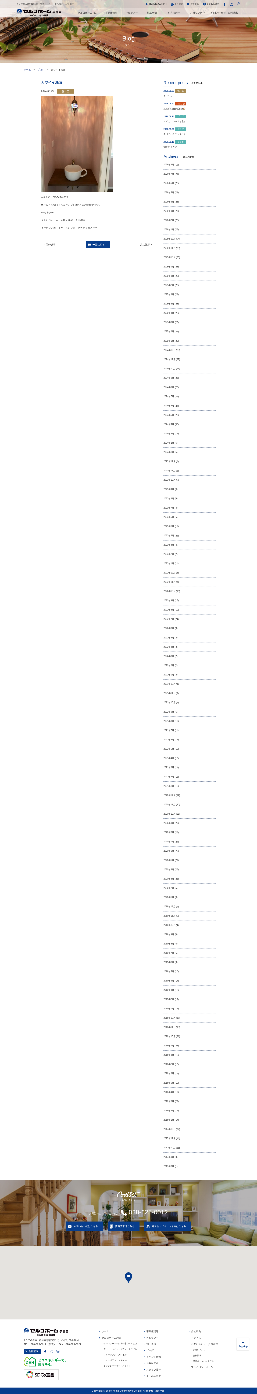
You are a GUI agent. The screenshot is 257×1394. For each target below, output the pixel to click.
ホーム (27, 69)
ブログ (41, 69)
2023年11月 (169, 470)
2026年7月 (168, 174)
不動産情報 (111, 12)
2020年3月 (168, 879)
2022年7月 (168, 619)
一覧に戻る (98, 244)
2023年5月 (168, 526)
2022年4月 (168, 647)
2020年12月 (169, 795)
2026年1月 (168, 229)
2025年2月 (168, 331)
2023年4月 (168, 535)
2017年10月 (169, 1147)
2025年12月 (169, 239)
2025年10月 (169, 257)
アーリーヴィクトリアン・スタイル (120, 1349)
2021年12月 (169, 684)
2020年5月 (168, 860)
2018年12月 (169, 1018)
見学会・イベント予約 (203, 1361)
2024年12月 (169, 350)
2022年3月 (168, 656)
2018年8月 (168, 1055)
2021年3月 (168, 767)
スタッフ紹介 (197, 12)
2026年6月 (168, 183)
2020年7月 (168, 841)
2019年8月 (168, 944)
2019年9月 (168, 934)
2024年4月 (168, 424)
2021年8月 (168, 721)
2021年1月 (168, 786)
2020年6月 (168, 851)
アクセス (195, 4)
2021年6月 (168, 739)
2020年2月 (168, 888)
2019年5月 (168, 971)
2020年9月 (168, 823)
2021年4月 (168, 758)
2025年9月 (168, 267)
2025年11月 (169, 248)
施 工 (65, 91)
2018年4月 (168, 1092)
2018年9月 (168, 1045)
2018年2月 (168, 1110)
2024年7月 (168, 396)
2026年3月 (168, 211)
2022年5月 (168, 638)
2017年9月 (168, 1157)
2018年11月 (169, 1027)
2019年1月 (168, 1008)
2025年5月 (168, 304)
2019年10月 (169, 925)
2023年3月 (168, 545)
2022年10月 (169, 591)
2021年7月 (168, 730)
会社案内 (179, 4)
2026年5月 (168, 192)
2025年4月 (168, 313)
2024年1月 (168, 452)
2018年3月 (168, 1101)
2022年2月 (168, 665)
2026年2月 (168, 220)
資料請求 (197, 1355)
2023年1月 (168, 563)
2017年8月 (168, 1166)
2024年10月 (169, 368)
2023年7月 (168, 508)
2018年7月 (168, 1064)
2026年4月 (168, 202)
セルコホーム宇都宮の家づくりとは (120, 1343)
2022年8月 (168, 610)
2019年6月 (168, 962)
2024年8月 (168, 387)
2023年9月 (168, 489)
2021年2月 (168, 776)
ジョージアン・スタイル (115, 1360)
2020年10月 (169, 814)
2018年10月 (169, 1036)
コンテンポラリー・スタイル (117, 1366)
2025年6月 (168, 294)
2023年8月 (168, 498)
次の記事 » (146, 244)
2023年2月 (168, 554)
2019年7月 (168, 953)
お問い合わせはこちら (85, 1226)
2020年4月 (168, 869)
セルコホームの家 (87, 12)
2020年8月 (168, 832)
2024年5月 (168, 415)
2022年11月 (169, 582)
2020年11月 (169, 804)
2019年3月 (168, 990)
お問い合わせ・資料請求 (224, 12)
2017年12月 (169, 1129)
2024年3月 (168, 433)
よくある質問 (212, 4)
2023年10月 (169, 480)
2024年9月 (168, 378)
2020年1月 (168, 897)
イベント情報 (153, 1356)
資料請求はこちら (125, 1226)
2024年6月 (168, 405)
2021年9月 (168, 712)
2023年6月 (168, 517)
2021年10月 (169, 702)
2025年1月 (168, 341)
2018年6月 (168, 1073)
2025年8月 (168, 276)
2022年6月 (168, 628)
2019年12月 (169, 906)
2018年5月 (168, 1083)
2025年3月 (168, 322)
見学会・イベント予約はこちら (169, 1226)
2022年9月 (168, 600)
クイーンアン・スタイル (115, 1354)
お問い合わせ (199, 1350)
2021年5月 (168, 749)
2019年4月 (168, 981)
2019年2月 (168, 999)
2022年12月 (169, 573)
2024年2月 (168, 443)
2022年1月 (168, 675)
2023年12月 (169, 461)
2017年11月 (169, 1138)
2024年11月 (169, 359)
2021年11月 (169, 693)
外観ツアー (132, 12)
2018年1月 (168, 1120)
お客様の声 (174, 12)
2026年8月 (168, 164)
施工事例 (152, 12)
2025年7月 (168, 285)
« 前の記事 (50, 244)
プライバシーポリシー (203, 1367)
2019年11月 (169, 916)
